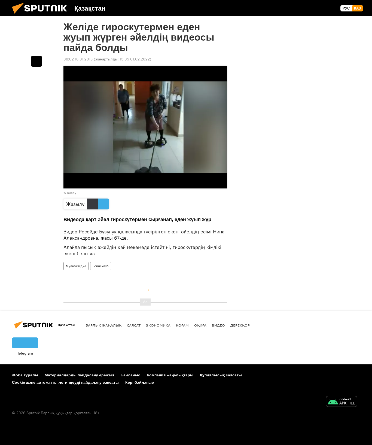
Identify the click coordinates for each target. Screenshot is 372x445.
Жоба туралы (25, 375)
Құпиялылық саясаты (221, 375)
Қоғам (182, 325)
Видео (218, 325)
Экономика (158, 325)
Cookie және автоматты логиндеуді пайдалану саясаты (65, 382)
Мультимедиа (76, 266)
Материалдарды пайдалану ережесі (79, 375)
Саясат (134, 325)
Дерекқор (240, 325)
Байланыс (130, 375)
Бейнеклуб (101, 266)
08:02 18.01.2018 (78, 59)
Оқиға (200, 325)
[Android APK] (341, 402)
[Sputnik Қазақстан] (41, 15)
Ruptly (71, 193)
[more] (36, 61)
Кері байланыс (139, 382)
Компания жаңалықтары (170, 375)
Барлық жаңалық (103, 325)
